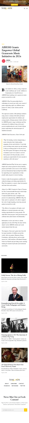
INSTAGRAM (15, 385)
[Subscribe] (25, 409)
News (3, 44)
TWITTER (22, 385)
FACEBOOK (7, 385)
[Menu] (27, 8)
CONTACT (21, 383)
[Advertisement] (14, 25)
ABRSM (8, 60)
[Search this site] (24, 8)
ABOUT (7, 383)
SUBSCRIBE (14, 383)
